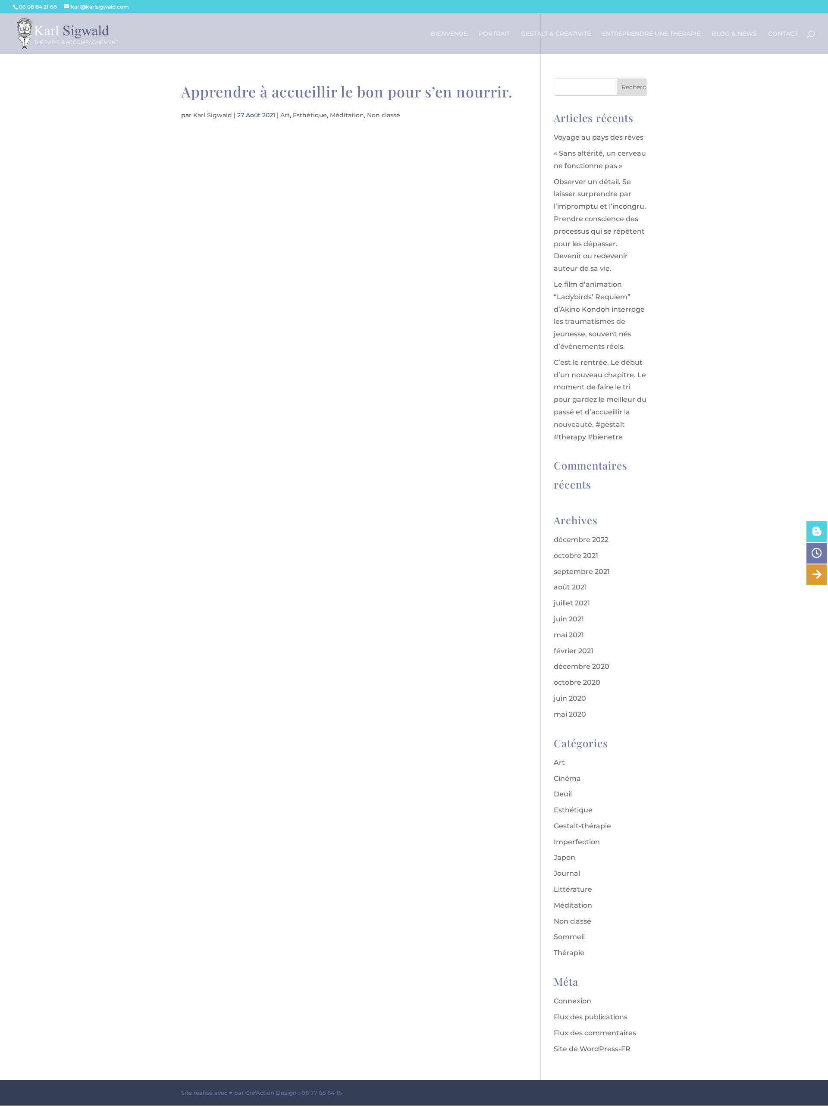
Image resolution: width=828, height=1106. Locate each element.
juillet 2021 (572, 603)
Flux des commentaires (595, 1033)
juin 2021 (569, 619)
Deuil (563, 794)
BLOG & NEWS (734, 34)
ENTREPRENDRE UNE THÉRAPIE (651, 34)
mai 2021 (569, 635)
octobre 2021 (576, 555)
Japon (564, 857)
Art (285, 115)
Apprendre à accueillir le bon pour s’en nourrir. (347, 91)
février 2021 (573, 651)
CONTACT (783, 34)
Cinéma (567, 778)
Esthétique (310, 115)
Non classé (383, 115)
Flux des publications (590, 1017)
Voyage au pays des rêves (598, 137)
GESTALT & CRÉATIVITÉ (556, 34)
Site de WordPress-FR (592, 1049)
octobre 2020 (577, 682)
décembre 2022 (581, 540)
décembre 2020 (581, 666)
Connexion (572, 1001)
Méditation (347, 115)
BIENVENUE (449, 34)
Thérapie (569, 953)
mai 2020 (570, 714)
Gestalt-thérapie (582, 826)
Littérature (573, 889)
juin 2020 (570, 698)
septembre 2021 (582, 571)
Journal (567, 873)
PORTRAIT (494, 34)
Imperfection (577, 842)
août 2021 (570, 587)
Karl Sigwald (212, 115)
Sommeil (569, 937)
